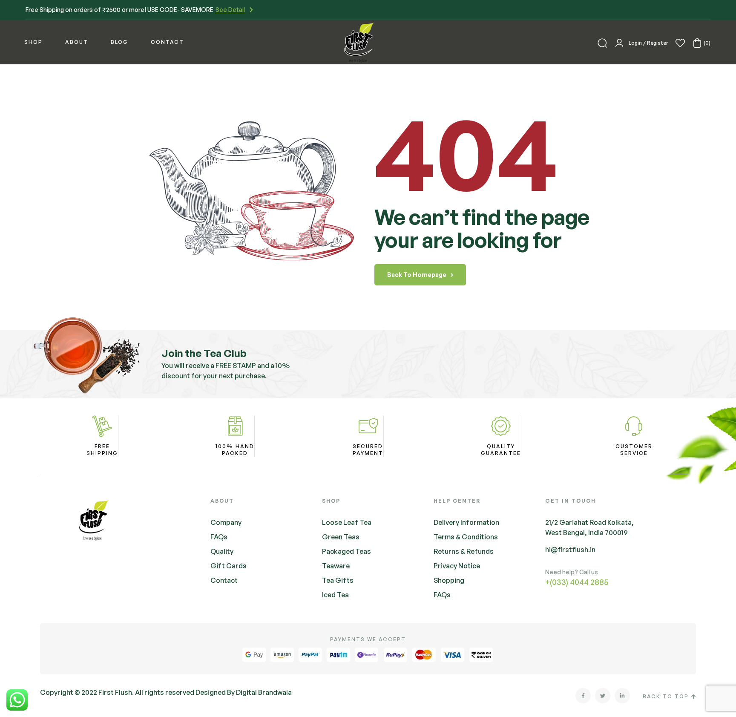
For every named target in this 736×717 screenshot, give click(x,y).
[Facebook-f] (583, 695)
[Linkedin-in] (622, 695)
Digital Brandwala (264, 692)
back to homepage (416, 274)
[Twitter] (602, 695)
